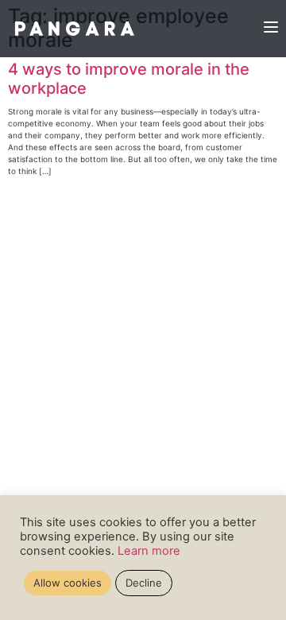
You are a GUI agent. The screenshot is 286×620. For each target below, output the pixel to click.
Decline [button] (144, 582)
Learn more (149, 551)
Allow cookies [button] (67, 582)
